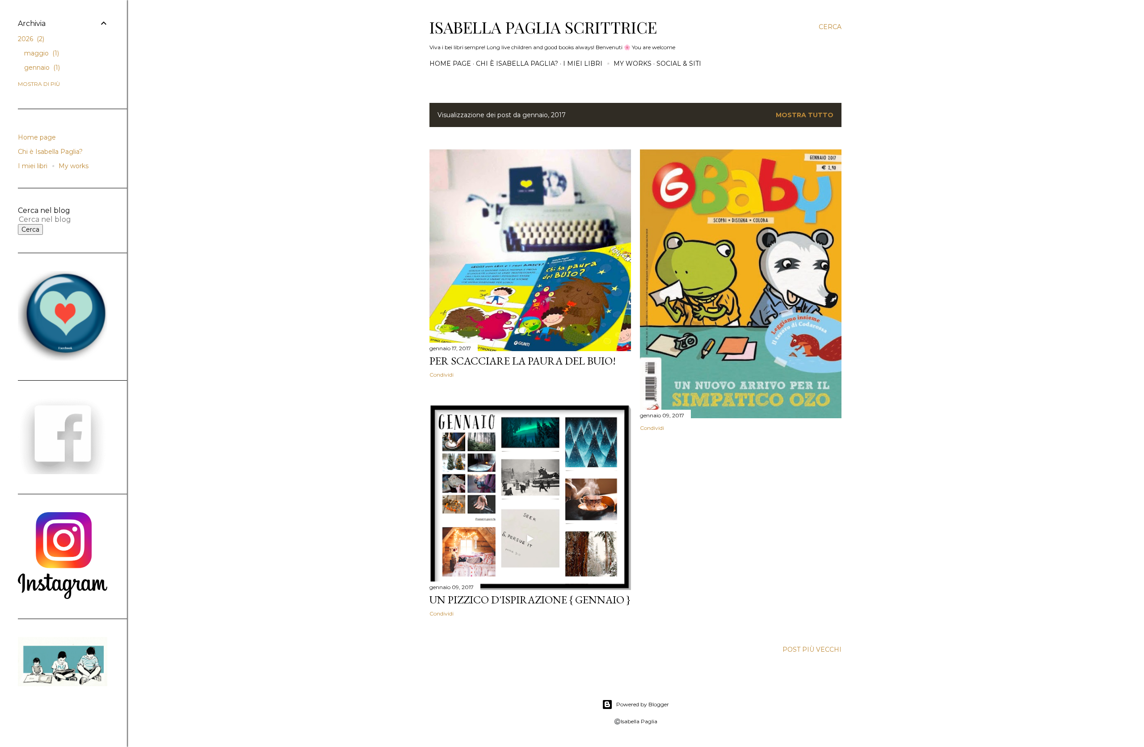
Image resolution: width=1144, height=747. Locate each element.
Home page (450, 63)
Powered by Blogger (642, 704)
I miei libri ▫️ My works (607, 63)
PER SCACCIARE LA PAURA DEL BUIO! (522, 361)
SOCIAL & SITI (678, 63)
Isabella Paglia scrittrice (543, 27)
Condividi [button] (441, 374)
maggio (40, 53)
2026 (30, 39)
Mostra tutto (804, 115)
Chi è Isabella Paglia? (517, 63)
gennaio (41, 68)
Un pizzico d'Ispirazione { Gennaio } (529, 600)
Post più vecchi (811, 649)
